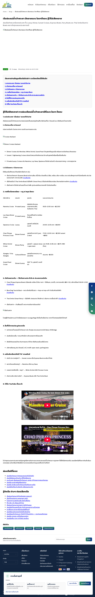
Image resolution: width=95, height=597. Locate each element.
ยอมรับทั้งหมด (85, 583)
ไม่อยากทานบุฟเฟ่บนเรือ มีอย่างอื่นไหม (18, 501)
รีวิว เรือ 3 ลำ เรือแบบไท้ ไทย (15, 503)
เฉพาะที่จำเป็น (73, 583)
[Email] (92, 311)
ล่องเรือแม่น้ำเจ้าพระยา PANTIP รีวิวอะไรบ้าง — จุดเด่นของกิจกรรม (27, 514)
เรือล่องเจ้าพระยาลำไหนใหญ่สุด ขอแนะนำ (19, 496)
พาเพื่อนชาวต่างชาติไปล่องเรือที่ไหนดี (18, 509)
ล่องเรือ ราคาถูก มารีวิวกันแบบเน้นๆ (17, 516)
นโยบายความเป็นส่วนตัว (12, 592)
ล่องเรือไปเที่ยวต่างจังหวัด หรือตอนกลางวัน (20, 487)
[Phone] (92, 305)
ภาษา (4, 551)
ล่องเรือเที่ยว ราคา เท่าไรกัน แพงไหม (18, 518)
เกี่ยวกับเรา (51, 4)
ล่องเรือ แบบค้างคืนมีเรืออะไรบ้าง (16, 482)
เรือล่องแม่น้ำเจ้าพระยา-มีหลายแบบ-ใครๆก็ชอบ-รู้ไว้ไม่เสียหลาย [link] (32, 12)
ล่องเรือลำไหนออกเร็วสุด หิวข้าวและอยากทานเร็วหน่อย (23, 507)
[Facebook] (92, 286)
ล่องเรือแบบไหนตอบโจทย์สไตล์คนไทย (18, 512)
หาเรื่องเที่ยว (70, 4)
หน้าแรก (30, 4)
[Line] (92, 298)
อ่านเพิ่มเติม (26, 178)
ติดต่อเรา (80, 4)
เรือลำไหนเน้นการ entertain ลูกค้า (17, 498)
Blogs (10, 12)
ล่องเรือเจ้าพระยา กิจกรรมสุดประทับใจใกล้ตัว (20, 476)
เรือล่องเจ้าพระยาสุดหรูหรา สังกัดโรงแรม (19, 505)
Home (4, 12)
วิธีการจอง (60, 4)
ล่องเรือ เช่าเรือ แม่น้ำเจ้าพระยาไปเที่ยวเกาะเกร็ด (21, 485)
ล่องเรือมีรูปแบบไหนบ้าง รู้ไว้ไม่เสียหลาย (19, 478)
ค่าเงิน (4, 559)
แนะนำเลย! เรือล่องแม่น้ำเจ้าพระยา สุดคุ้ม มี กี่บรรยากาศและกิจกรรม (27, 480)
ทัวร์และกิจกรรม (40, 4)
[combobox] (10, 554)
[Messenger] (92, 292)
